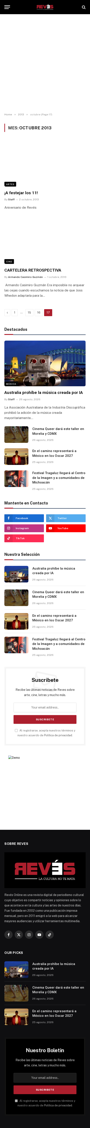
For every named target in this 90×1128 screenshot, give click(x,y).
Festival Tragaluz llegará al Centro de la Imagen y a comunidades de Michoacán (58, 477)
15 (29, 312)
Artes (10, 184)
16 (38, 312)
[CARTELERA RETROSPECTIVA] (45, 241)
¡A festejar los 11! (21, 192)
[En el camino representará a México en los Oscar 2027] (16, 456)
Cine (9, 261)
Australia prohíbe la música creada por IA (43, 392)
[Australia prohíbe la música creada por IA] (45, 363)
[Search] (83, 7)
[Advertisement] (45, 64)
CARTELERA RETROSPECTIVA (32, 270)
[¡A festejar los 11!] (45, 163)
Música (11, 384)
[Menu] (7, 7)
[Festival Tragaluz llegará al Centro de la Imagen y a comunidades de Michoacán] (16, 478)
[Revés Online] (45, 7)
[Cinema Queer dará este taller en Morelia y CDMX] (16, 434)
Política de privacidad (58, 735)
